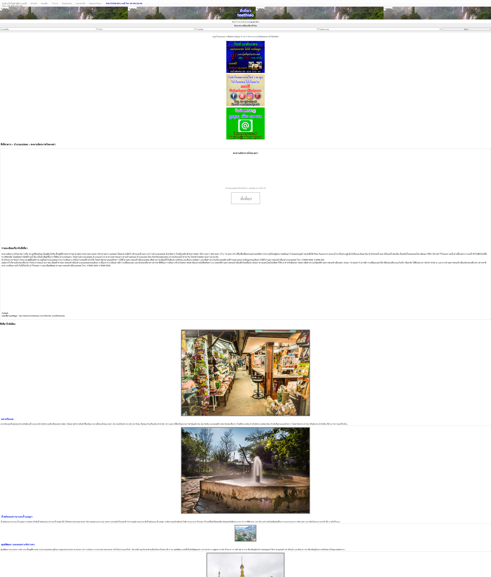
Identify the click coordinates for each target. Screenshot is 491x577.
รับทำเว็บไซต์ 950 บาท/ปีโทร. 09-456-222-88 (14, 4)
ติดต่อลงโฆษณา (95, 3)
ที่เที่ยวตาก (6, 144)
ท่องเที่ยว (44, 3)
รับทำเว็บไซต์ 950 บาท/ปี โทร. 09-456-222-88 (124, 3)
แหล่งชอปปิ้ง (80, 3)
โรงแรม (55, 3)
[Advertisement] (245, 171)
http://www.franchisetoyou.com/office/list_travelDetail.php (42, 315)
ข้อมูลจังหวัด (67, 3)
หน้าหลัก (33, 3)
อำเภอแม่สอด (21, 144)
